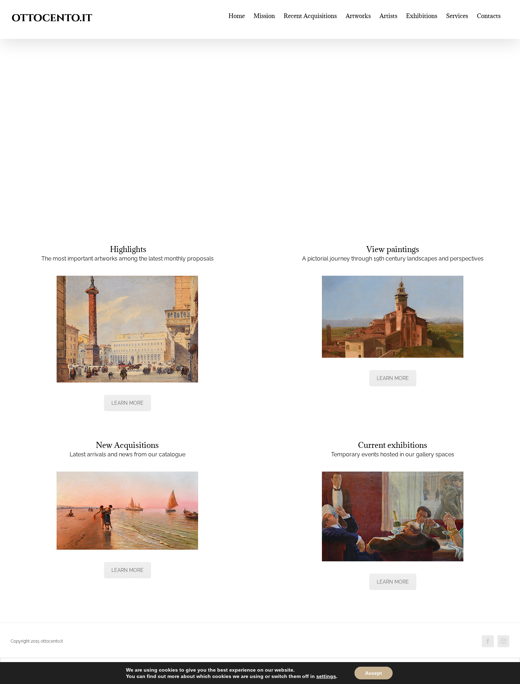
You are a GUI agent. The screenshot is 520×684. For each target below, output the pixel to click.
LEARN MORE (127, 403)
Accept (373, 673)
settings (326, 676)
